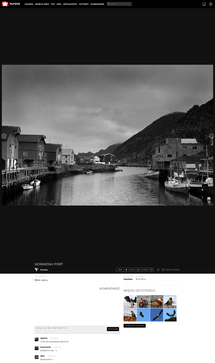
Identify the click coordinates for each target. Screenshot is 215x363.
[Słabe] (151, 270)
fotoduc (44, 270)
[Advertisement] (67, 305)
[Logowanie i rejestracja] (211, 4)
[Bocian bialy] (156, 314)
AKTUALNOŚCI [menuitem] (70, 4)
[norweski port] (36, 270)
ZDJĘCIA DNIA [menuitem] (42, 4)
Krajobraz (128, 279)
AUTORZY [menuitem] (84, 4)
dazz (42, 356)
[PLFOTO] (11, 4)
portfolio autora (135, 326)
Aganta (43, 338)
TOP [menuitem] (53, 4)
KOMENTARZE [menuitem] (97, 4)
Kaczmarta (45, 347)
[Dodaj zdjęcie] (204, 4)
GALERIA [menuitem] (29, 4)
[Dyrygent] (130, 301)
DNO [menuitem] (59, 4)
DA (36, 357)
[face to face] (143, 301)
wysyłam (113, 329)
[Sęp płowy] (143, 314)
